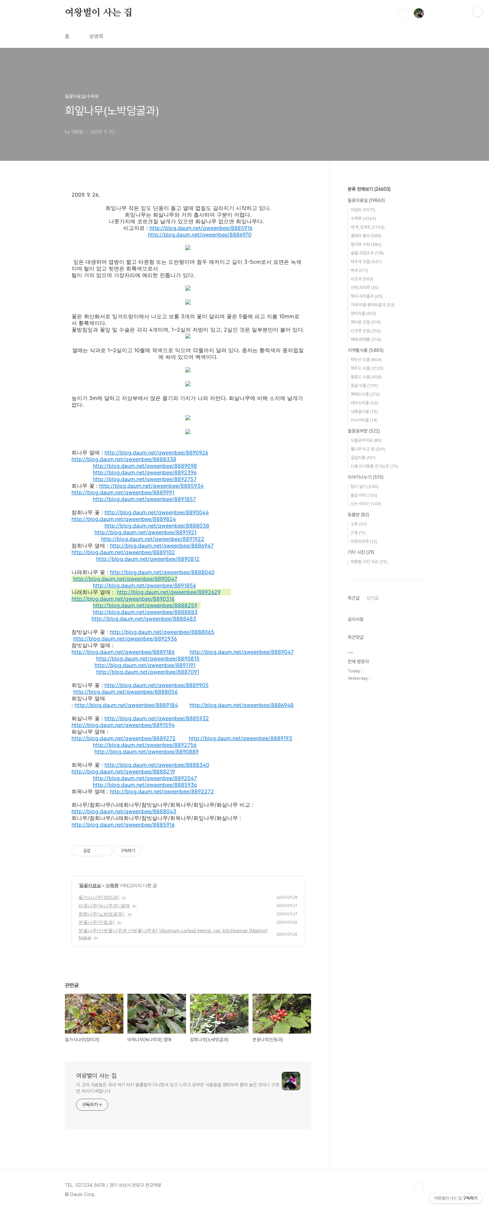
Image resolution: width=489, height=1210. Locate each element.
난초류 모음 (366, 330)
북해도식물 (365, 394)
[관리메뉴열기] (477, 12)
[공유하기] (96, 851)
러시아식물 (364, 420)
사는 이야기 (366, 503)
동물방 (358, 514)
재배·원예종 (366, 339)
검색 (403, 13)
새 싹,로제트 (368, 227)
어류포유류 (364, 541)
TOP (418, 1187)
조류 (359, 524)
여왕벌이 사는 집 (98, 13)
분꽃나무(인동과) (96, 922)
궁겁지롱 (363, 457)
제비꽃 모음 (366, 322)
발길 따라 (364, 495)
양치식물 (363, 313)
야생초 (363, 209)
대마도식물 (364, 402)
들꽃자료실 (90, 885)
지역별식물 (366, 350)
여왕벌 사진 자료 (369, 561)
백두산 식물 (366, 359)
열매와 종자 (366, 235)
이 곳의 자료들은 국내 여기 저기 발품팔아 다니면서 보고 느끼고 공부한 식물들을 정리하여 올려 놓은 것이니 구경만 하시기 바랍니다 (177, 1088)
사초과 (362, 278)
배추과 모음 (366, 261)
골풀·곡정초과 (367, 253)
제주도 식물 (367, 368)
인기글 (373, 598)
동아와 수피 (366, 244)
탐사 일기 (364, 486)
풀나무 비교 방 (368, 449)
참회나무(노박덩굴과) (102, 914)
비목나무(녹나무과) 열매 (104, 905)
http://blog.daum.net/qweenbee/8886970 (199, 234)
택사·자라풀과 (367, 296)
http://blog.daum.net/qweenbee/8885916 (200, 228)
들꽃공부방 (364, 431)
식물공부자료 (366, 440)
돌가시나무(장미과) (99, 897)
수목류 (111, 885)
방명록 (96, 36)
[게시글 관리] (105, 851)
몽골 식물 (364, 385)
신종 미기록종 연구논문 (374, 466)
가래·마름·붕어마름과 (373, 304)
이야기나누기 (366, 477)
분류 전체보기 (369, 189)
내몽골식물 (364, 411)
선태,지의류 (365, 287)
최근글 (354, 598)
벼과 (359, 270)
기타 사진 (361, 552)
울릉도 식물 (366, 376)
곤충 (358, 532)
